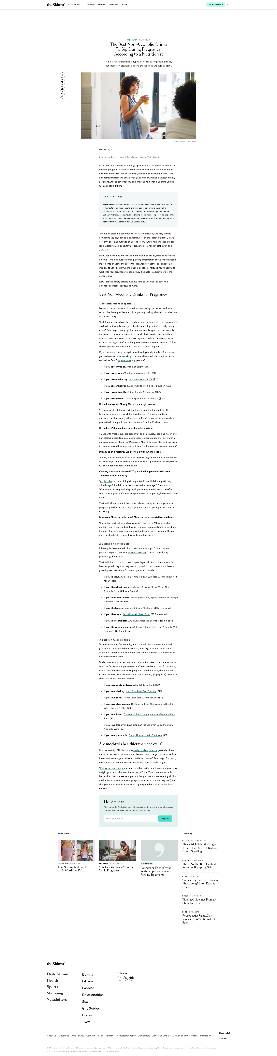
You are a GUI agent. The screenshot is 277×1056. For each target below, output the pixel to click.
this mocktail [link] (113, 522)
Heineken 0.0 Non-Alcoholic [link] (137, 607)
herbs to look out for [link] (163, 241)
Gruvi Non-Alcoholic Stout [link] (136, 614)
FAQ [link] (73, 1035)
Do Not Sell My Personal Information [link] (192, 1035)
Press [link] (81, 1035)
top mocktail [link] (124, 360)
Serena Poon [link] (137, 241)
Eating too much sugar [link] (112, 768)
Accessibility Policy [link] (126, 1035)
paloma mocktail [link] (132, 437)
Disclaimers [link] (144, 1035)
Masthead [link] (64, 1035)
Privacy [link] (109, 1035)
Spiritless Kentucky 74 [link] (140, 379)
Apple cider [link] (106, 481)
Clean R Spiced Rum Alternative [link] (141, 398)
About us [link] (51, 1035)
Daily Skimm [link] (74, 4)
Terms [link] (100, 1035)
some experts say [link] (137, 552)
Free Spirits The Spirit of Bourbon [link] (147, 385)
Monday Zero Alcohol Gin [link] (137, 373)
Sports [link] (101, 4)
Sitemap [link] (223, 1038)
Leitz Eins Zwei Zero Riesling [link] (141, 691)
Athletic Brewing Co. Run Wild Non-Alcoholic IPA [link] (146, 576)
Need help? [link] (224, 1033)
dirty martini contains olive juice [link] (118, 457)
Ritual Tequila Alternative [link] (141, 392)
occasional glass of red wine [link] (138, 177)
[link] (56, 4)
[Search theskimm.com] (228, 4)
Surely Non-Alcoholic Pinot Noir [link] (145, 735)
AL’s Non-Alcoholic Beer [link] (142, 620)
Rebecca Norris (117, 157)
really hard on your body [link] (146, 750)
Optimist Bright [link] (135, 366)
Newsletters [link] (57, 999)
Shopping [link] (114, 4)
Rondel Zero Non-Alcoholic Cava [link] (141, 697)
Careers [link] (90, 1035)
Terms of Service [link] (108, 1051)
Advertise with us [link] (161, 1035)
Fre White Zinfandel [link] (145, 684)
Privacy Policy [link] (92, 1051)
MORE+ (125, 4)
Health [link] (91, 4)
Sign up (165, 818)
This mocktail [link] (107, 410)
